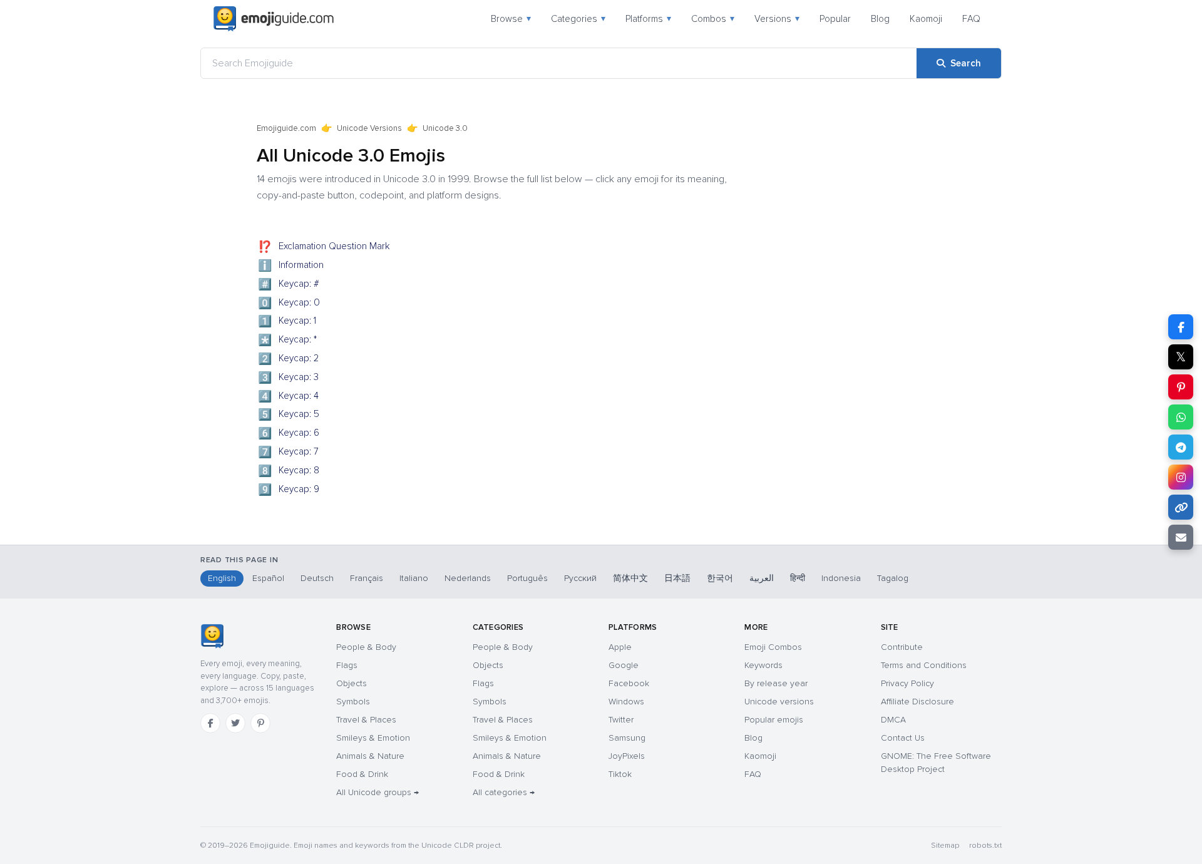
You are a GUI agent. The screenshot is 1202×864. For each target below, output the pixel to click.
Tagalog (892, 578)
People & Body (366, 647)
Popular (835, 18)
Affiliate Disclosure (917, 701)
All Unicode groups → (377, 792)
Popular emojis (773, 719)
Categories (578, 18)
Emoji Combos (773, 647)
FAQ (971, 18)
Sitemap (945, 845)
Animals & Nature (370, 756)
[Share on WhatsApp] (1180, 416)
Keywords (763, 665)
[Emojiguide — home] (273, 18)
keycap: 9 (289, 490)
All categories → (504, 792)
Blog (880, 18)
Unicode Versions (369, 128)
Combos (712, 18)
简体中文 (630, 578)
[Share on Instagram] (1180, 477)
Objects (351, 683)
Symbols (353, 701)
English (222, 578)
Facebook (629, 683)
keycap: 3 (288, 378)
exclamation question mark (324, 247)
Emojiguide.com (286, 128)
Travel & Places (366, 719)
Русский (580, 578)
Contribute (902, 647)
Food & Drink (362, 774)
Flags (346, 665)
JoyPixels (627, 756)
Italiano (413, 578)
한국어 (720, 578)
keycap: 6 (289, 434)
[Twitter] (235, 723)
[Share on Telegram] (1180, 447)
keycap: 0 (289, 303)
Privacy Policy (907, 683)
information (291, 266)
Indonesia (841, 578)
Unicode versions (779, 701)
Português (527, 578)
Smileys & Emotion (373, 738)
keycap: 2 (288, 359)
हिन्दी (797, 578)
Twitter (621, 719)
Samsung (627, 738)
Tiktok (620, 774)
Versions (776, 18)
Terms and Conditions (924, 665)
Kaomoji (926, 18)
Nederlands (467, 578)
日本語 (677, 578)
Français (366, 578)
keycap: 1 (287, 322)
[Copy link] (1180, 507)
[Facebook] (210, 723)
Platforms (648, 18)
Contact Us (903, 738)
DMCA (893, 719)
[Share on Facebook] (1180, 326)
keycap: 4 (288, 397)
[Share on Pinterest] (1180, 386)
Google (624, 665)
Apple (620, 647)
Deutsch (317, 578)
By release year (776, 683)
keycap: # (289, 285)
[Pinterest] (260, 723)
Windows (626, 701)
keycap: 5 (289, 415)
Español (268, 578)
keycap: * (287, 340)
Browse (511, 18)
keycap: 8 (289, 471)
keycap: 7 (288, 452)
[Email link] (1180, 537)
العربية (761, 578)
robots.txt (985, 845)
